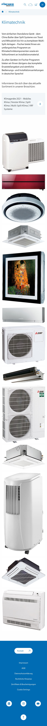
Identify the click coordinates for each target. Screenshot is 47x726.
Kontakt (20, 651)
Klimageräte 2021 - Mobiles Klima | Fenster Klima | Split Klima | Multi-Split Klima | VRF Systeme (18, 103)
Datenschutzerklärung (23, 673)
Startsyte (3, 11)
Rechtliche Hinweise (23, 679)
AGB (23, 668)
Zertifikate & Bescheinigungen (23, 684)
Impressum (23, 663)
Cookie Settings (23, 690)
